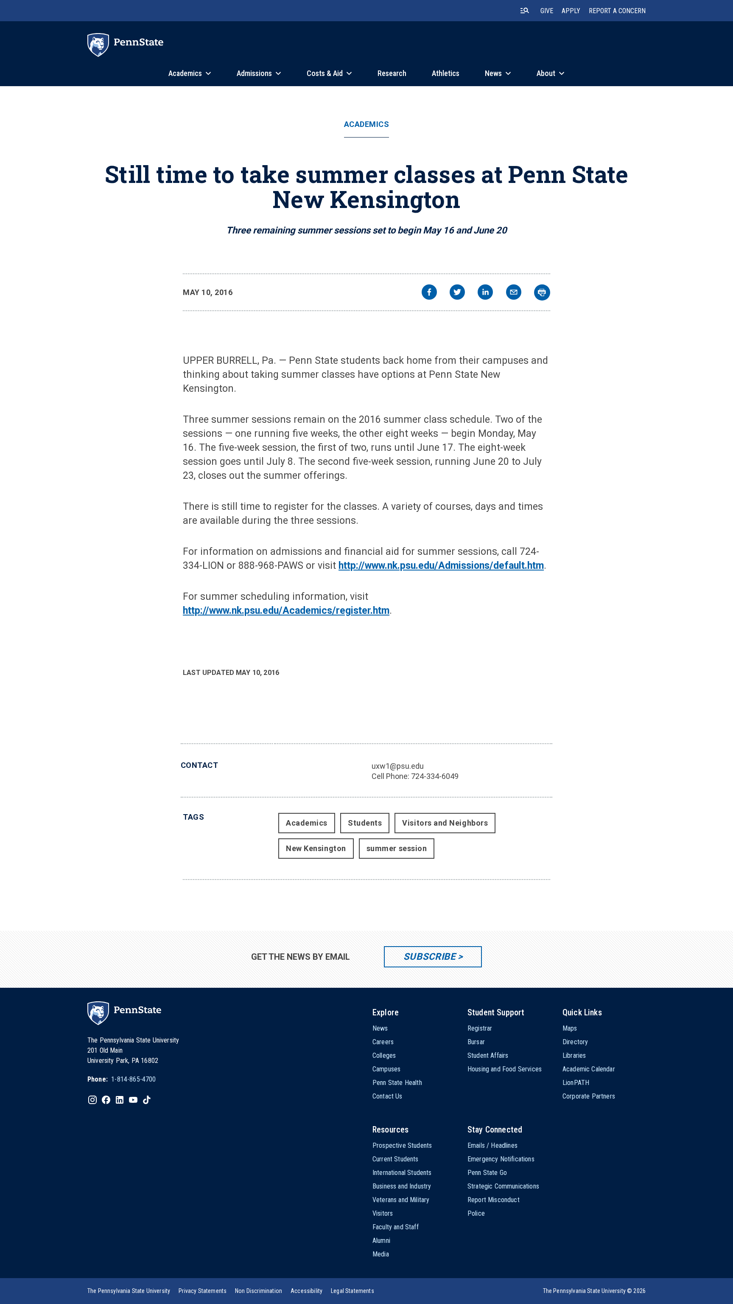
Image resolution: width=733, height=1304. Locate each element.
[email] (513, 293)
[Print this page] (542, 292)
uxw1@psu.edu (398, 766)
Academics (366, 124)
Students (365, 822)
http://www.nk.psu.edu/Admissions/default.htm (441, 565)
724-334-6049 (435, 776)
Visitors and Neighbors (445, 822)
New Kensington (316, 848)
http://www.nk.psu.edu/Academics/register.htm (286, 610)
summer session (396, 848)
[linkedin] (485, 293)
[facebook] (429, 293)
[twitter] (457, 293)
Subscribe (429, 956)
